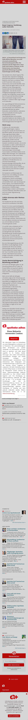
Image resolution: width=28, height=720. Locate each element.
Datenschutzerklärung (8, 393)
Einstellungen (21, 395)
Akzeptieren (14, 338)
